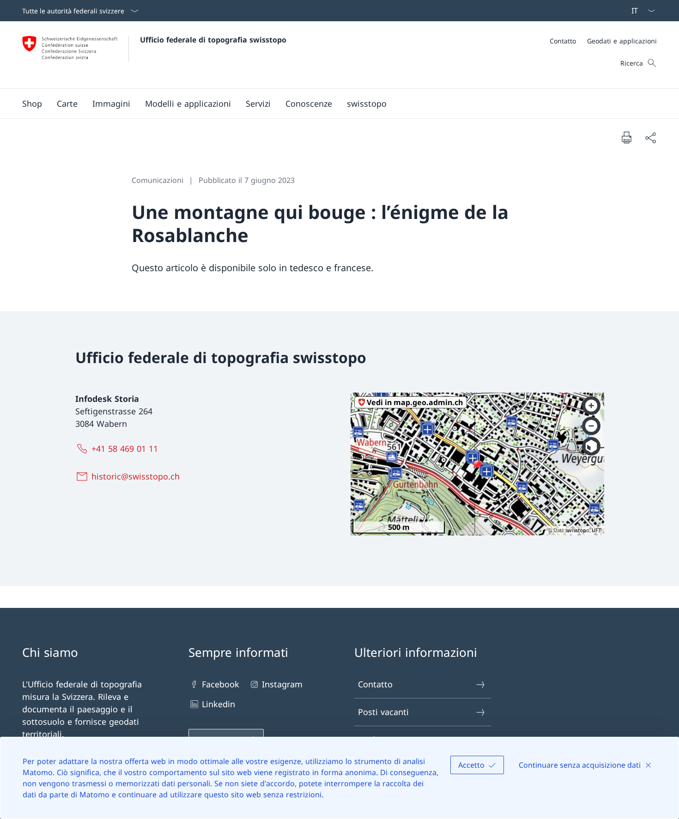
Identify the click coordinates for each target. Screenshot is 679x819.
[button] (67, 103)
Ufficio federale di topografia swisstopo (213, 40)
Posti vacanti (383, 711)
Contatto (375, 684)
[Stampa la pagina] (626, 137)
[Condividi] (650, 137)
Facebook (220, 684)
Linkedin (218, 704)
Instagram (282, 684)
